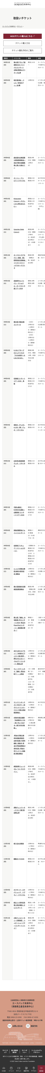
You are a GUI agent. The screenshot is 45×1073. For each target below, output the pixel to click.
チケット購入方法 (22, 43)
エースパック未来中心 (9, 26)
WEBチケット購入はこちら (21, 36)
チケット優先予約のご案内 (22, 50)
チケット (19, 26)
